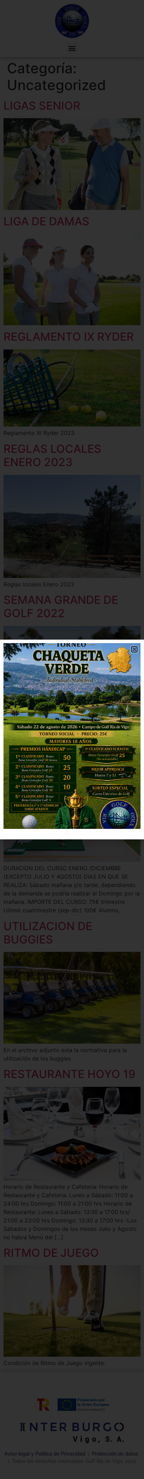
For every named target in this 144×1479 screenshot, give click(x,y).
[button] (134, 649)
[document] (72, 739)
